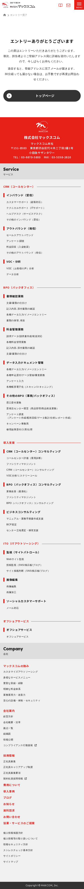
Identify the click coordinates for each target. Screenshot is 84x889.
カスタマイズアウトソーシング (20, 671)
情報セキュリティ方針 (15, 844)
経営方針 (8, 716)
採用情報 (9, 755)
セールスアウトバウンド (20, 235)
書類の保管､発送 (15, 320)
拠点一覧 (8, 728)
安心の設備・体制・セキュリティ (21, 700)
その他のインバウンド (23, 219)
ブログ (7, 797)
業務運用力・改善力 (14, 695)
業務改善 (17, 491)
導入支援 (9, 442)
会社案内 (9, 711)
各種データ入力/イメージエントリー (26, 314)
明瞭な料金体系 (12, 689)
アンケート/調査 (15, 241)
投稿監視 (24, 565)
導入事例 (9, 791)
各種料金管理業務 (16, 342)
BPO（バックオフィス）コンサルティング (30, 503)
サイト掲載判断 (28, 570)
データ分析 (12, 274)
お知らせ (9, 804)
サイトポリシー (12, 856)
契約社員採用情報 (13, 778)
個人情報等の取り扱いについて (20, 838)
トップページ (45, 95)
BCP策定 (11, 524)
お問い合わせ (12, 817)
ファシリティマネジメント (21, 464)
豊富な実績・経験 (13, 683)
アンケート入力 (15, 381)
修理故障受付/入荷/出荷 (19, 429)
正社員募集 (9, 761)
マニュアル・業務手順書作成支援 (24, 518)
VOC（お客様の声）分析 (20, 268)
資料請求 (9, 810)
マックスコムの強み (16, 666)
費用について (12, 785)
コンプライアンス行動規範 (18, 745)
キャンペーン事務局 (17, 423)
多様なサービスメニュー (16, 677)
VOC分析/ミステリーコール (21, 475)
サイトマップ (10, 861)
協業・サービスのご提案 (19, 823)
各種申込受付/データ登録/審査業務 (25, 375)
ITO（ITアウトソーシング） (21, 543)
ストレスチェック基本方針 (18, 850)
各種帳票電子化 (30, 387)
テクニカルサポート (26, 208)
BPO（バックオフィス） (19, 287)
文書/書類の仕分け (16, 303)
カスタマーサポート (24, 202)
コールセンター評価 (24, 458)
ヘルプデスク (24, 213)
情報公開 (8, 739)
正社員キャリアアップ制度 (18, 767)
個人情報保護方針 (13, 833)
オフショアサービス (16, 621)
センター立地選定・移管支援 (22, 530)
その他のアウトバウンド (24, 252)
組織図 (7, 733)
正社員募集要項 (12, 773)
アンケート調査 (39, 416)
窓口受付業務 (13, 402)
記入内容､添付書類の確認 (20, 308)
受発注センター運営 (32, 408)
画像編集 (11, 586)
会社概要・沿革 (12, 722)
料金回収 (18, 247)
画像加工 (11, 592)
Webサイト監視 (15, 559)
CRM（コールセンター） (19, 186)
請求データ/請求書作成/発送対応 (24, 336)
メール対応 (12, 608)
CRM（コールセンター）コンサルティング (30, 469)
